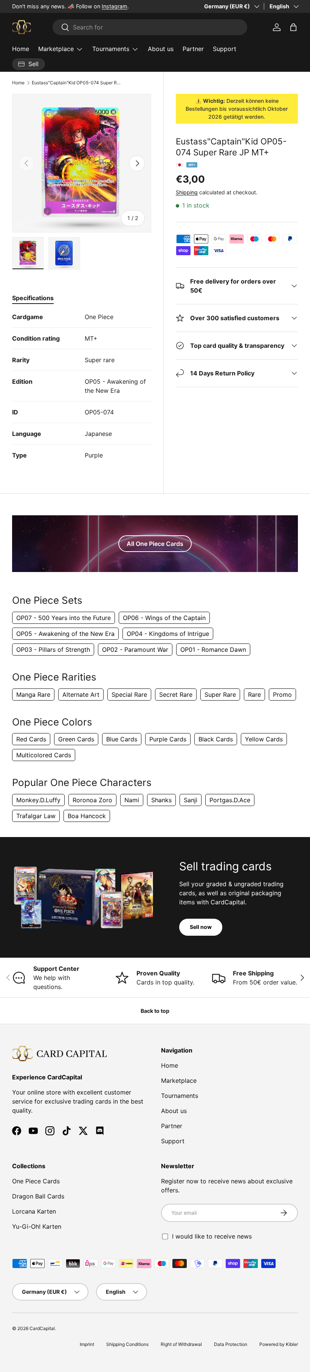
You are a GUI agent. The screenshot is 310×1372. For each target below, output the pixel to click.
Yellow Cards (264, 739)
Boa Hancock (87, 816)
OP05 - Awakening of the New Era (65, 633)
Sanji (190, 800)
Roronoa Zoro (92, 800)
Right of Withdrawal (181, 1344)
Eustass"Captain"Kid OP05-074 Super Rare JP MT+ (77, 83)
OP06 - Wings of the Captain (164, 618)
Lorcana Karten (34, 1211)
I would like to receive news (212, 1236)
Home (20, 49)
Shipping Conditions (127, 1344)
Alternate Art (80, 694)
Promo (282, 694)
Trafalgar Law (36, 816)
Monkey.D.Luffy (38, 800)
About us (161, 49)
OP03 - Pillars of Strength (53, 649)
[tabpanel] (81, 386)
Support (224, 49)
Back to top (155, 1011)
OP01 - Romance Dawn (213, 649)
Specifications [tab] (33, 298)
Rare (254, 694)
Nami (131, 800)
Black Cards (215, 739)
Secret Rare (175, 694)
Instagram (114, 6)
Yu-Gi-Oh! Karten (36, 1226)
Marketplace (179, 1080)
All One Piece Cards (155, 543)
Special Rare (129, 694)
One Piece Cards (36, 1181)
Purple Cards (167, 739)
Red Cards (31, 739)
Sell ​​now (201, 927)
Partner (193, 49)
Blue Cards (121, 739)
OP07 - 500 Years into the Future (63, 618)
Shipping (187, 192)
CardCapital (42, 1328)
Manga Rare (33, 694)
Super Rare (220, 694)
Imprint (87, 1344)
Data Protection (230, 1344)
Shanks (161, 800)
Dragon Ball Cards (38, 1196)
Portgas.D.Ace (229, 800)
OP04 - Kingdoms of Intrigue (168, 633)
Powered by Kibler (278, 1344)
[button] (293, 27)
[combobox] (150, 27)
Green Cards (76, 739)
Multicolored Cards (43, 755)
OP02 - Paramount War (135, 649)
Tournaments (179, 1095)
